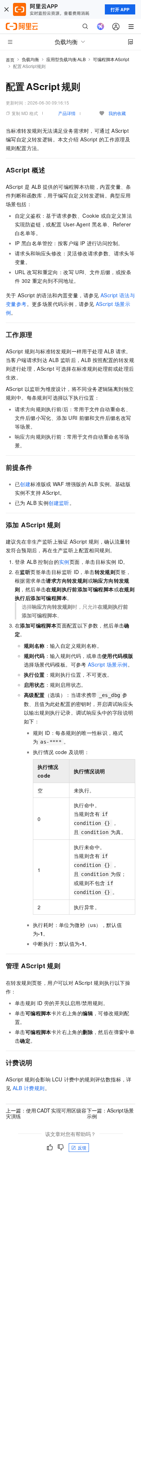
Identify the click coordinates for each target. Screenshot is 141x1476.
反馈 (82, 1147)
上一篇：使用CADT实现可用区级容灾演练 (46, 1113)
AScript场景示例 (108, 664)
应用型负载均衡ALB (66, 59)
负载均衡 (30, 59)
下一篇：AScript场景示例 (110, 1113)
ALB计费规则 (29, 1088)
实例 (64, 561)
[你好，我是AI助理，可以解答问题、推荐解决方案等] (100, 26)
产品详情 (67, 113)
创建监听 (58, 502)
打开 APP (120, 9)
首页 (10, 59)
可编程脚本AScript (111, 59)
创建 (25, 484)
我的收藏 (117, 113)
